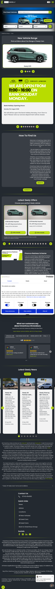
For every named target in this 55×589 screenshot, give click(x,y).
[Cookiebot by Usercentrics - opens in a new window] (47, 277)
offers (48, 448)
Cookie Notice (5, 580)
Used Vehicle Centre (18, 331)
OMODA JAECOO (29, 331)
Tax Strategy (23, 580)
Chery (36, 331)
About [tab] (45, 281)
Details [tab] (27, 281)
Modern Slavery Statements (33, 580)
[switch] (21, 305)
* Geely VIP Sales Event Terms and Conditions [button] (15, 486)
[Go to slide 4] (27, 436)
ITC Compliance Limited (35, 542)
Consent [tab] (9, 281)
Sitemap (10, 580)
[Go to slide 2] (21, 436)
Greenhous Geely (9, 424)
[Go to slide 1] (19, 436)
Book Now (48, 20)
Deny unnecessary (10, 311)
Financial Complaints (6, 581)
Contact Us (27, 190)
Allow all (45, 311)
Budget (36, 26)
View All (27, 374)
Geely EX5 (24, 443)
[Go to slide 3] (24, 436)
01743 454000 (49, 478)
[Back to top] (3, 587)
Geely (40, 331)
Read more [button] (9, 354)
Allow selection (27, 311)
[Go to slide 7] (36, 436)
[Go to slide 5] (30, 436)
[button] (4, 351)
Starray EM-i (38, 443)
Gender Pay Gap (16, 580)
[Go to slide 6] (33, 436)
